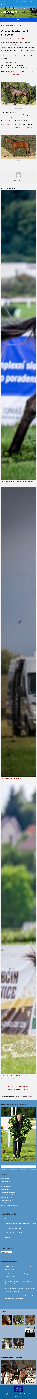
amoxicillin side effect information (15, 1281)
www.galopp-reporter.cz (8, 1192)
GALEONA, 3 (6, 124)
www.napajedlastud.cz (7, 1197)
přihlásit (30, 1096)
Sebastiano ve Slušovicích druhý (18, 1089)
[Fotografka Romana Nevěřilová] (18, 1383)
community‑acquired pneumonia (14, 1296)
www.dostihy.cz (5, 1181)
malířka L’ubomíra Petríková (9, 1205)
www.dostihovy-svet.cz (7, 1195)
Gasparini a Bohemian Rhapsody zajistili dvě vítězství (17, 481)
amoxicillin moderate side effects (14, 1288)
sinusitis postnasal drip (11, 1266)
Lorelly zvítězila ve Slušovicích (10, 1075)
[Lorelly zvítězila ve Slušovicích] (18, 929)
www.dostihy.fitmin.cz (7, 1189)
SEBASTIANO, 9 (7, 72)
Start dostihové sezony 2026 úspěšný (16, 1233)
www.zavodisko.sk (6, 1186)
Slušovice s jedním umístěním (14, 1219)
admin (22, 38)
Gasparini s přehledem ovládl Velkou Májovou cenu (20, 1223)
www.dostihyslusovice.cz (8, 1184)
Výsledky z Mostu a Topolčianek (11, 778)
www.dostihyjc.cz (6, 1178)
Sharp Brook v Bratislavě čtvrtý (19, 1086)
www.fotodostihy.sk (6, 1203)
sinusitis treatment (10, 1274)
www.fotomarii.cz (6, 1200)
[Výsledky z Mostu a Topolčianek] (18, 632)
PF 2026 (7, 1237)
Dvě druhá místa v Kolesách (13, 1228)
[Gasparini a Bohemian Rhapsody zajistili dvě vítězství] (18, 335)
